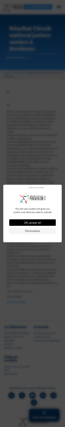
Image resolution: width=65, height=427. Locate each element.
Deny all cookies (36, 188)
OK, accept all (32, 222)
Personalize (32, 231)
